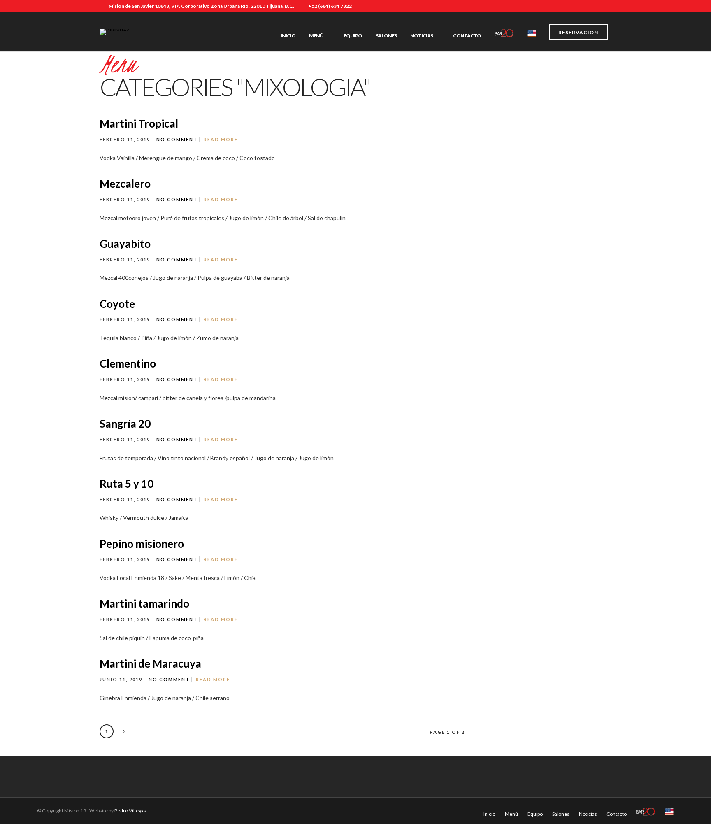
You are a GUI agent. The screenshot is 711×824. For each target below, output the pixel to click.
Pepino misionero (142, 543)
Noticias (421, 36)
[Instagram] (609, 6)
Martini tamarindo (144, 603)
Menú (316, 36)
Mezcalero (125, 183)
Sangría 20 (125, 423)
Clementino (128, 363)
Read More (221, 139)
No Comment (177, 139)
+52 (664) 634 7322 (330, 6)
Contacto (467, 36)
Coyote (117, 303)
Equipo (353, 36)
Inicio (288, 36)
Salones (386, 36)
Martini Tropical (139, 123)
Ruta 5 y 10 (126, 483)
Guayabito (125, 243)
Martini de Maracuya (150, 663)
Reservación (578, 32)
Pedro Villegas (130, 811)
